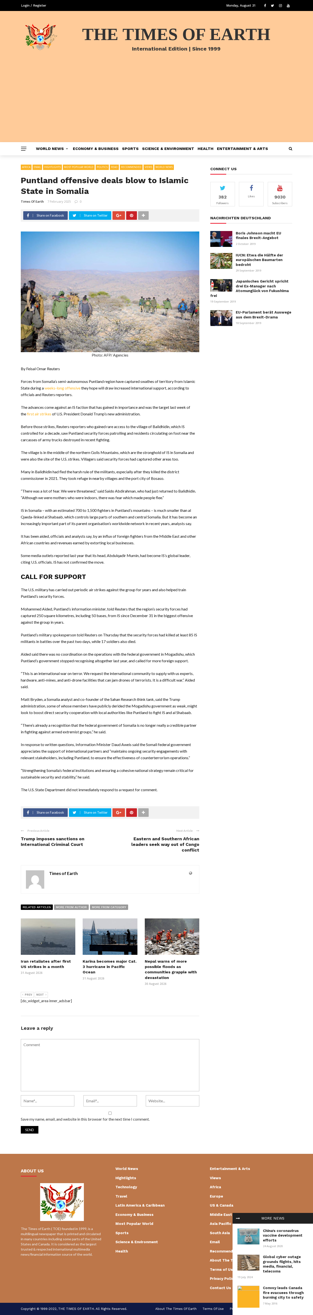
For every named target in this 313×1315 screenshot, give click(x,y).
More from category (109, 907)
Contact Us (220, 1288)
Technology (126, 1187)
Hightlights (52, 167)
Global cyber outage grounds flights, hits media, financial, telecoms (282, 1264)
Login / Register (33, 5)
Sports (130, 148)
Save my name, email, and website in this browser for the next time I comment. (85, 1119)
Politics (102, 167)
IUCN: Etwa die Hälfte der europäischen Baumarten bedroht (259, 260)
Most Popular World (78, 167)
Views (148, 167)
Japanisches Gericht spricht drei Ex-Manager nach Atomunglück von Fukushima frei (249, 288)
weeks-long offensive (62, 388)
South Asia (220, 1233)
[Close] (238, 1218)
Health (205, 148)
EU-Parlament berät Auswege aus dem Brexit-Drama (263, 314)
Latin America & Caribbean (140, 1205)
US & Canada (221, 1205)
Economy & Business (96, 148)
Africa (26, 167)
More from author (71, 907)
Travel (121, 1196)
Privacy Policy (222, 1278)
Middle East (221, 1214)
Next (40, 994)
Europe (216, 1196)
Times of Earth (32, 201)
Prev (28, 994)
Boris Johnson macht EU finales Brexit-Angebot (258, 235)
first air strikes (39, 413)
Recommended (131, 167)
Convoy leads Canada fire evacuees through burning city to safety (283, 1293)
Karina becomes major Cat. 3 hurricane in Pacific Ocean (109, 967)
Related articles (37, 907)
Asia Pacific (220, 1223)
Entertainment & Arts (242, 148)
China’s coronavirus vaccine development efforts (282, 1235)
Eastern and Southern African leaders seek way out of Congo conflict (165, 844)
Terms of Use (222, 1269)
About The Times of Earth (176, 1309)
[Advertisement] (156, 105)
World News (50, 148)
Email (37, 167)
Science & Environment (168, 148)
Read (114, 167)
